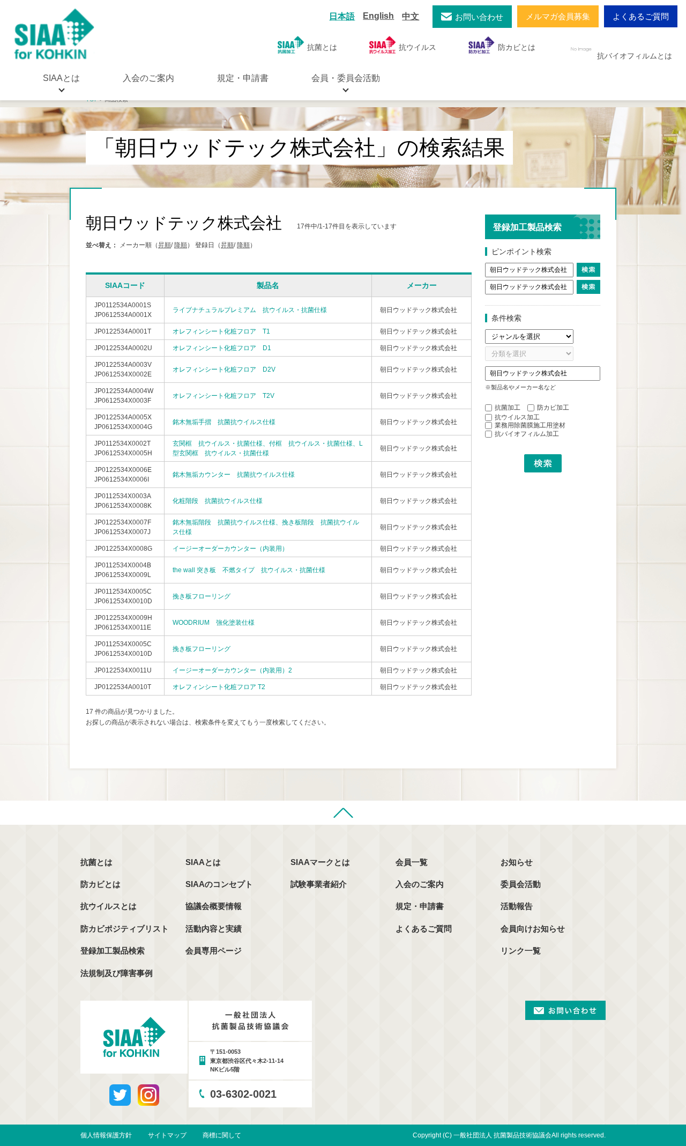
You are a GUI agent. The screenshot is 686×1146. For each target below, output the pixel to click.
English (378, 15)
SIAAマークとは (320, 862)
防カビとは (516, 47)
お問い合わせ (479, 16)
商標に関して (222, 1135)
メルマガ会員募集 (558, 16)
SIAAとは (203, 862)
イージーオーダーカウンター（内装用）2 (232, 670)
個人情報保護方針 (106, 1135)
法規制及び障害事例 (116, 973)
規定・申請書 (243, 78)
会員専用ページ (213, 950)
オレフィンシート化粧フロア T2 (219, 687)
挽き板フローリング (201, 596)
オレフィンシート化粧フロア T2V (223, 396)
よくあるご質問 (641, 16)
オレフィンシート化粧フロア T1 (221, 331)
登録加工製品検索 (112, 950)
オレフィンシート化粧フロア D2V (224, 369)
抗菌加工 (507, 407)
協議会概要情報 (213, 906)
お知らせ (517, 862)
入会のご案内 (148, 78)
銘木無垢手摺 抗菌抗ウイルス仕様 (224, 422)
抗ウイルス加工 (517, 417)
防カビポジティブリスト (124, 928)
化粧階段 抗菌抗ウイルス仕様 (218, 501)
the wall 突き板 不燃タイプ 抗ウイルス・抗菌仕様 (249, 570)
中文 (410, 16)
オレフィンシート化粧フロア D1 (222, 348)
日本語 (342, 16)
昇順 (164, 245)
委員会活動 (521, 884)
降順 (180, 245)
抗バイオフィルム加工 (527, 434)
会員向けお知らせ (533, 928)
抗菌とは (322, 47)
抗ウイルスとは (108, 906)
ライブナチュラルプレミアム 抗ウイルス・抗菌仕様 (250, 310)
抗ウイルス (417, 47)
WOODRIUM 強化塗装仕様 (214, 622)
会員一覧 (412, 862)
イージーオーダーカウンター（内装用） (230, 548)
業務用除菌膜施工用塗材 (530, 425)
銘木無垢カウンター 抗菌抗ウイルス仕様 (234, 474)
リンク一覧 (521, 950)
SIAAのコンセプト (219, 884)
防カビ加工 (553, 407)
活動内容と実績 (213, 928)
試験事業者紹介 (318, 884)
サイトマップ (167, 1135)
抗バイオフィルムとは (634, 55)
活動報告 (517, 906)
